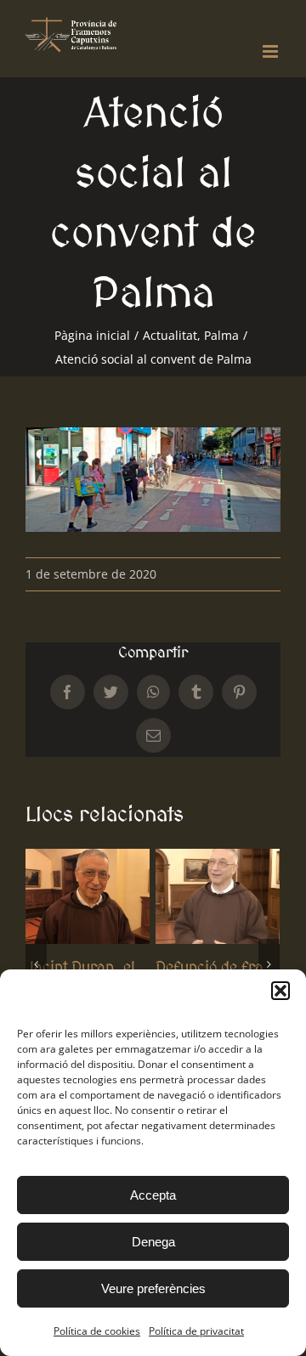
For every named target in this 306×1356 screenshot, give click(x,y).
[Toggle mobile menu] (271, 51)
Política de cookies (97, 1331)
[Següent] (269, 964)
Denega (153, 1242)
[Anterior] (36, 964)
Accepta (153, 1195)
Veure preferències (153, 1288)
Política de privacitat (196, 1331)
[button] (280, 990)
